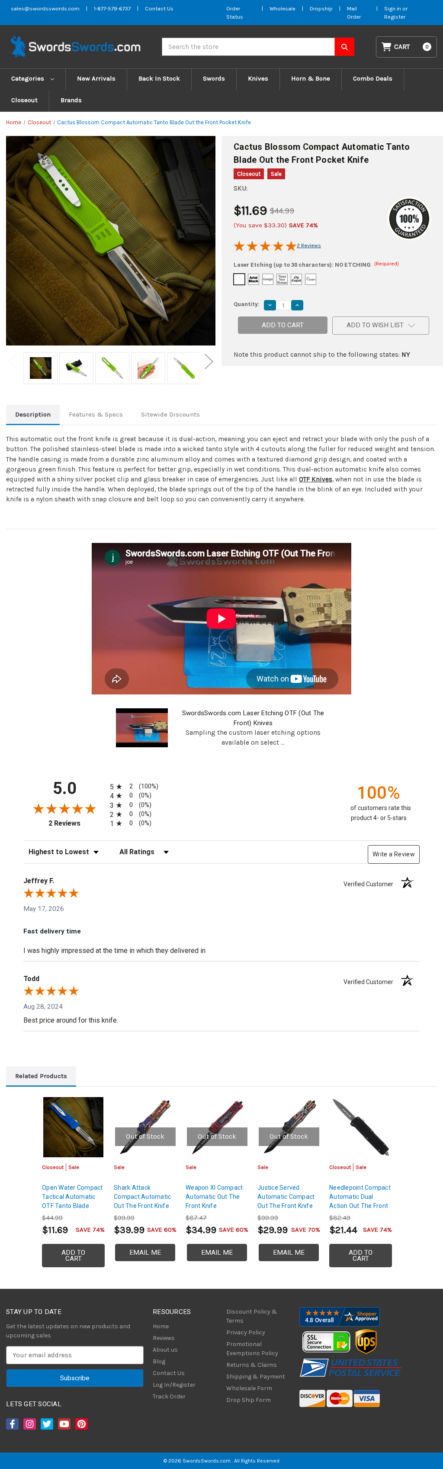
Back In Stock (159, 78)
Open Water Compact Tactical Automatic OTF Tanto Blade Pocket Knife (72, 1201)
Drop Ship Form (248, 1400)
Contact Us (159, 8)
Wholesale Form (249, 1388)
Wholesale (282, 8)
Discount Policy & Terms (251, 1316)
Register (394, 16)
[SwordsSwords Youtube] (63, 1424)
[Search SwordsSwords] (344, 47)
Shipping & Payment (255, 1376)
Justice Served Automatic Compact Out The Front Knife (286, 1196)
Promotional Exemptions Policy (252, 1348)
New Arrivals (96, 78)
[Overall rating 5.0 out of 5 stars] (265, 249)
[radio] (140, 786)
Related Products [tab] (41, 1076)
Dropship (321, 8)
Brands (71, 100)
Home (161, 1326)
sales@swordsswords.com (45, 8)
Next (209, 362)
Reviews (164, 1338)
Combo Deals (372, 78)
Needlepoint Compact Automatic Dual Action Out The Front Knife (360, 1201)
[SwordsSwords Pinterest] (81, 1424)
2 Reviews (309, 245)
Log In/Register (174, 1384)
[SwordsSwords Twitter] (46, 1424)
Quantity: (247, 304)
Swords (214, 78)
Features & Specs (96, 414)
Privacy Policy (245, 1332)
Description (33, 414)
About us (165, 1349)
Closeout (24, 100)
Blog (159, 1361)
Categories (28, 78)
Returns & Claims (251, 1365)
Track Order (169, 1396)
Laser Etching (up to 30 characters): (316, 264)
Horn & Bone (310, 78)
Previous (12, 362)
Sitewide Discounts (170, 414)
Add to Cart (73, 1255)
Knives (258, 78)
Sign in (393, 8)
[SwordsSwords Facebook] (11, 1424)
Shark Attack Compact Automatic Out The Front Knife (142, 1196)
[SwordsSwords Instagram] (29, 1424)
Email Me (145, 1252)
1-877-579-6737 (112, 8)
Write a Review (393, 854)
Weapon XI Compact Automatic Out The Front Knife (214, 1196)
